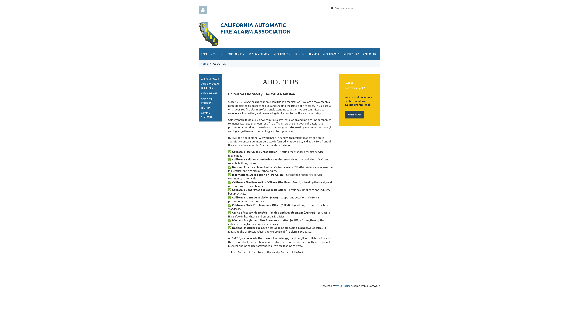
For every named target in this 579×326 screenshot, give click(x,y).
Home (204, 63)
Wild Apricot (344, 285)
